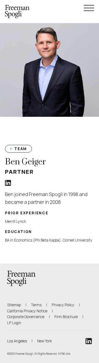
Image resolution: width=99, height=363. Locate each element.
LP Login (14, 322)
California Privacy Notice (27, 310)
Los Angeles (17, 340)
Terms (36, 304)
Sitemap (14, 304)
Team (20, 148)
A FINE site (64, 354)
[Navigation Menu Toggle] (89, 8)
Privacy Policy (63, 304)
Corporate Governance (25, 316)
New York (44, 340)
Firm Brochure (66, 316)
